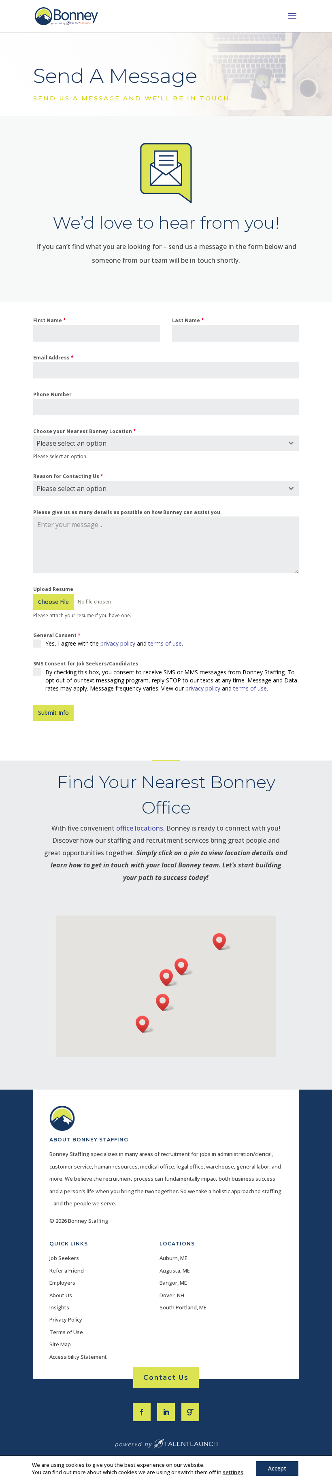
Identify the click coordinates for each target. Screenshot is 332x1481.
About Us (60, 1295)
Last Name (188, 320)
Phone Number (52, 394)
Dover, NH (172, 1295)
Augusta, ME (175, 1270)
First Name (49, 320)
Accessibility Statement (78, 1356)
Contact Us (166, 1377)
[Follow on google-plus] (190, 1412)
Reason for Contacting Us (68, 476)
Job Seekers (64, 1258)
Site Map (60, 1344)
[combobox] (166, 443)
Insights (59, 1307)
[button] (168, 978)
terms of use (165, 643)
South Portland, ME (183, 1307)
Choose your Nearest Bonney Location (84, 431)
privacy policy (117, 643)
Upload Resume (53, 589)
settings (233, 1472)
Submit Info (53, 712)
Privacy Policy (65, 1319)
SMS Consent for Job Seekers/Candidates (85, 663)
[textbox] (158, 443)
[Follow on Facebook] (142, 1412)
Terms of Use (66, 1332)
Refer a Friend (66, 1270)
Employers (62, 1282)
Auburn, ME (173, 1258)
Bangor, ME (173, 1282)
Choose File (53, 602)
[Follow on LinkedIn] (166, 1412)
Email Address (53, 357)
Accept (277, 1468)
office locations (139, 828)
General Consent (57, 635)
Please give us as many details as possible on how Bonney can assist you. (127, 512)
